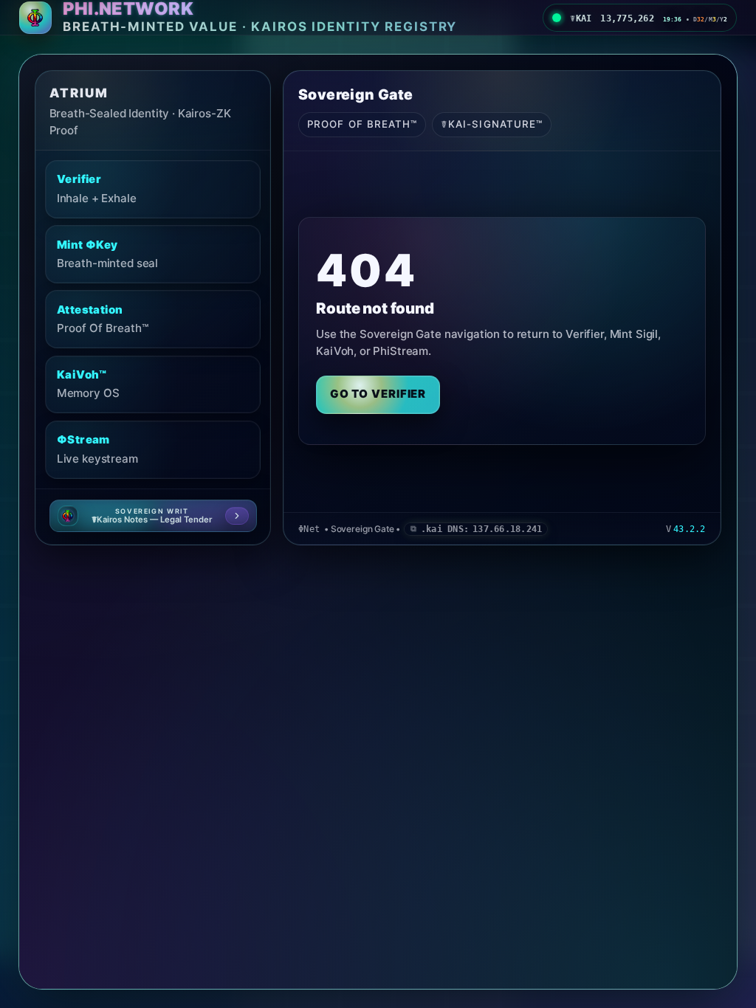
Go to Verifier (378, 394)
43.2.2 (689, 529)
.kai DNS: (481, 529)
